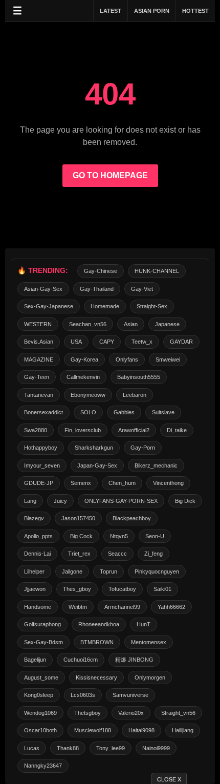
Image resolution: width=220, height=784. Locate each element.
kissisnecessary (96, 677)
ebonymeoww (88, 395)
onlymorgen (150, 677)
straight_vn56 (178, 713)
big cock (81, 536)
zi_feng (153, 553)
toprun (108, 571)
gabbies (124, 412)
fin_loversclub (82, 430)
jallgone (72, 571)
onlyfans (127, 359)
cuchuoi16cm (80, 659)
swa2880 (35, 430)
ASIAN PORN (151, 11)
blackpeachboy (132, 518)
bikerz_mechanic (156, 465)
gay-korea (84, 359)
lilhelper (34, 571)
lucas (31, 748)
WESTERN (38, 324)
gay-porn (142, 447)
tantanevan (38, 395)
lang (30, 501)
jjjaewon (35, 589)
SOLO (88, 412)
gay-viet (142, 289)
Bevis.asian (38, 341)
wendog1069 (40, 713)
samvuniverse (130, 695)
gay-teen (36, 377)
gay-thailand (97, 289)
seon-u (154, 536)
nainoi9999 (156, 748)
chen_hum (122, 483)
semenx (81, 483)
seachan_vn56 (87, 324)
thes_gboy (77, 589)
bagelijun (35, 659)
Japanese (167, 324)
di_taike (177, 430)
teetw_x (141, 341)
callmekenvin (83, 377)
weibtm (78, 607)
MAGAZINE (38, 359)
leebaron (134, 395)
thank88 (68, 748)
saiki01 (162, 589)
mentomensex (148, 642)
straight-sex (152, 306)
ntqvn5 (119, 536)
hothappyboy (40, 447)
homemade (105, 306)
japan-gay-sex (97, 465)
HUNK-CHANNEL (157, 271)
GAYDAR (181, 341)
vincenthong (168, 483)
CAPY (106, 341)
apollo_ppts (38, 536)
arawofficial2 (133, 430)
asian (131, 324)
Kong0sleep (38, 695)
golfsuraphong (42, 624)
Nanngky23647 (43, 765)
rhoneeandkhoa (98, 624)
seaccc (117, 553)
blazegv (34, 518)
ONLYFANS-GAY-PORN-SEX (121, 501)
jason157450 (78, 518)
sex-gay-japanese (48, 306)
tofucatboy (122, 589)
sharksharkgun (94, 447)
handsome (37, 607)
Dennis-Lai (37, 553)
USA (76, 341)
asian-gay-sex (43, 289)
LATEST (110, 11)
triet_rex (79, 553)
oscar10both (40, 730)
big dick (185, 501)
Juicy (60, 501)
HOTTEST (195, 11)
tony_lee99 (110, 748)
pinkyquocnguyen (157, 571)
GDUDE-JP (38, 483)
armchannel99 (122, 607)
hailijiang (182, 730)
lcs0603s (83, 695)
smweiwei (168, 359)
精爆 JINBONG (134, 659)
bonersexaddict (43, 412)
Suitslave (163, 412)
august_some (41, 677)
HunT (143, 624)
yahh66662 (171, 607)
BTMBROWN (97, 642)
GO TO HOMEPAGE (110, 175)
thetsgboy (87, 713)
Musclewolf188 (92, 730)
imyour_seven (42, 465)
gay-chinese (100, 271)
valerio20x (131, 713)
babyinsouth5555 (138, 377)
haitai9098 (141, 730)
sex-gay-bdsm (43, 642)
